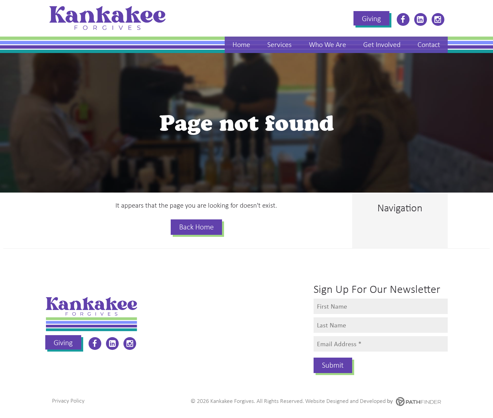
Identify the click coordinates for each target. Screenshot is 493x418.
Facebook (403, 19)
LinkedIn (420, 19)
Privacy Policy (68, 400)
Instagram (438, 19)
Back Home (196, 226)
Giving (371, 18)
